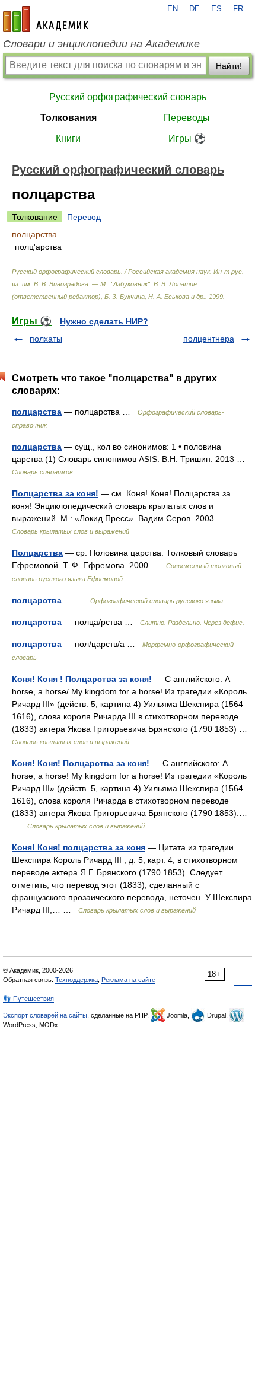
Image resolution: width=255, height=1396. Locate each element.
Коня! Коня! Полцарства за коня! (80, 763)
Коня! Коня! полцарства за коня (78, 847)
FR (238, 9)
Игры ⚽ (187, 138)
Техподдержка (76, 979)
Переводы (187, 118)
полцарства (37, 411)
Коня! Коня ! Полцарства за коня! (82, 679)
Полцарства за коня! (55, 493)
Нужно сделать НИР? (104, 321)
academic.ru (45, 19)
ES (216, 9)
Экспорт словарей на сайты (45, 1015)
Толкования (68, 118)
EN (172, 9)
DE (194, 9)
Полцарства (37, 552)
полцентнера (208, 338)
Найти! (229, 66)
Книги (68, 138)
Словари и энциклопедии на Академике (101, 44)
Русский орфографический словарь (127, 97)
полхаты (46, 338)
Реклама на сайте (128, 979)
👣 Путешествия (28, 998)
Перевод (84, 217)
